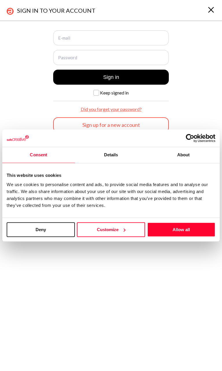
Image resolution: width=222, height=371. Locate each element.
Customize (108, 229)
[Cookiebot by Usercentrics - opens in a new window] (190, 138)
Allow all (181, 229)
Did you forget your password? (111, 109)
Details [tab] (111, 154)
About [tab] (183, 154)
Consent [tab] (38, 154)
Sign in (111, 77)
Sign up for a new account (111, 125)
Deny (41, 229)
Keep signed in (114, 92)
